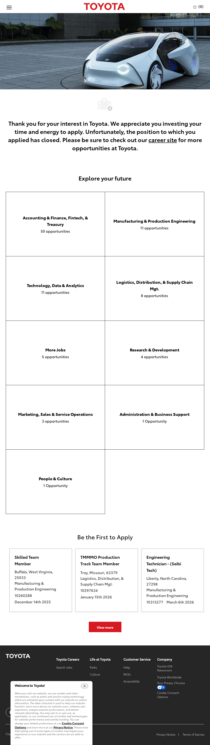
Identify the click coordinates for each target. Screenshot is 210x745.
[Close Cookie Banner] (84, 686)
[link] (18, 656)
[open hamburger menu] (9, 6)
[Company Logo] (104, 6)
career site (162, 139)
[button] (105, 627)
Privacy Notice (63, 727)
